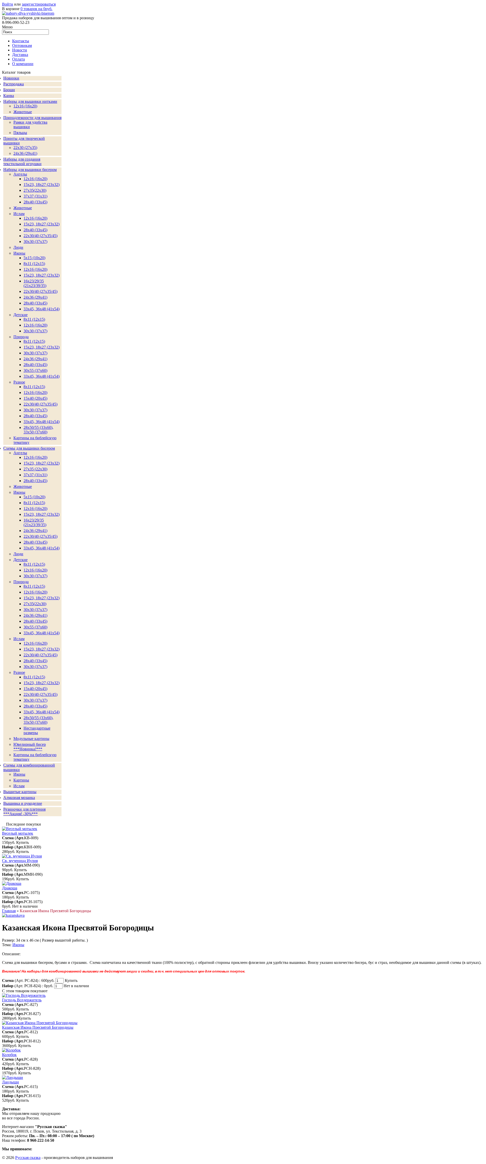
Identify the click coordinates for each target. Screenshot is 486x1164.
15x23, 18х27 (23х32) (41, 184)
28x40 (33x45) (35, 230)
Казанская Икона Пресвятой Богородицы (37, 1027)
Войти (7, 4)
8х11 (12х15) (34, 387)
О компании (22, 64)
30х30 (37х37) (35, 353)
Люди (18, 247)
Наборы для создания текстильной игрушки (22, 161)
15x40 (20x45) (35, 398)
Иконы (19, 253)
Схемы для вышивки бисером (29, 448)
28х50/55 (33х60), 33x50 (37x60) (38, 429)
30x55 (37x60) (35, 370)
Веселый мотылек (17, 833)
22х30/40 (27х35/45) (40, 236)
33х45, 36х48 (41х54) (41, 309)
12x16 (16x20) (25, 106)
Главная (9, 911)
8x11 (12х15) (34, 263)
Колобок (9, 1055)
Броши (9, 90)
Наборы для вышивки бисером (30, 169)
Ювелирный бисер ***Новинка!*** (29, 746)
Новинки (11, 78)
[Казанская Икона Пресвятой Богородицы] (13, 915)
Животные (22, 112)
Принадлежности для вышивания (32, 118)
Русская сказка (27, 1157)
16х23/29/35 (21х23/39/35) (35, 283)
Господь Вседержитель (22, 1000)
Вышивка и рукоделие (22, 803)
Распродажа (13, 84)
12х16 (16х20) (35, 179)
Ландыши (10, 1082)
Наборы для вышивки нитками (30, 101)
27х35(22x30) (35, 604)
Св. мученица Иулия (20, 860)
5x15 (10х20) (34, 258)
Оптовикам (22, 45)
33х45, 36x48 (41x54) (41, 633)
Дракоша (9, 888)
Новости (19, 50)
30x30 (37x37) (35, 241)
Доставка (20, 54)
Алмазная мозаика (19, 797)
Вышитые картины (19, 792)
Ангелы (20, 174)
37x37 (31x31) (35, 196)
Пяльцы (20, 132)
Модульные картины (31, 738)
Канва (8, 95)
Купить (22, 842)
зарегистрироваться (39, 4)
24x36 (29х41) (35, 530)
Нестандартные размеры (37, 730)
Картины (21, 780)
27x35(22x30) (35, 190)
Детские (20, 315)
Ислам (19, 214)
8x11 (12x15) (34, 319)
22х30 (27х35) (25, 147)
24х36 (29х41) (25, 153)
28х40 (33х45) (35, 202)
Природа (21, 337)
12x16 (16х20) (35, 218)
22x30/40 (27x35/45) (40, 291)
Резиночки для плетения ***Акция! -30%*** (24, 811)
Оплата (18, 59)
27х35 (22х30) (35, 469)
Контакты (20, 41)
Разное (19, 382)
